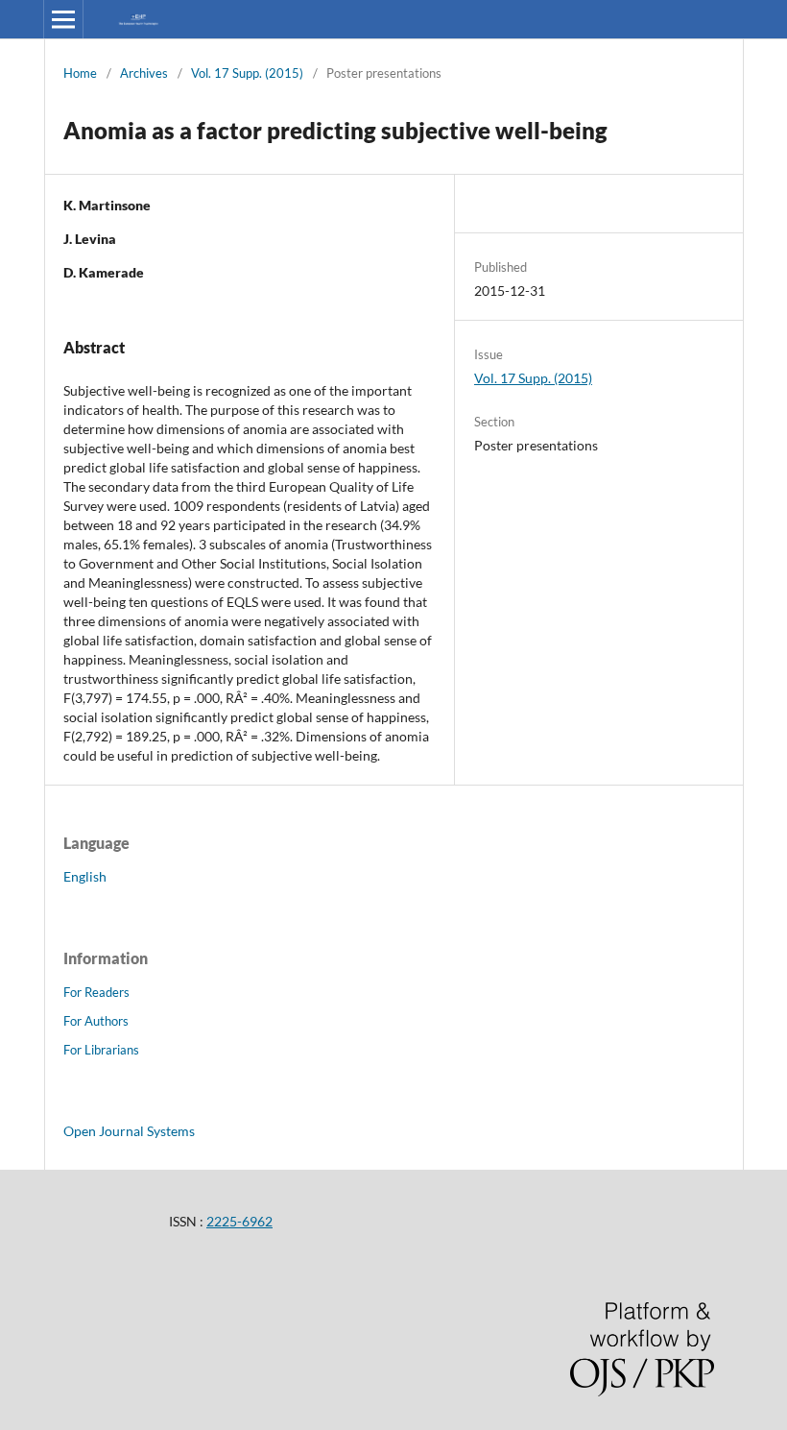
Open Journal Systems (129, 1131)
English (85, 876)
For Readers (96, 992)
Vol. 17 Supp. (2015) (247, 73)
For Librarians (101, 1049)
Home (80, 73)
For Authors (96, 1021)
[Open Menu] (63, 19)
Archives (144, 73)
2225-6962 (239, 1221)
